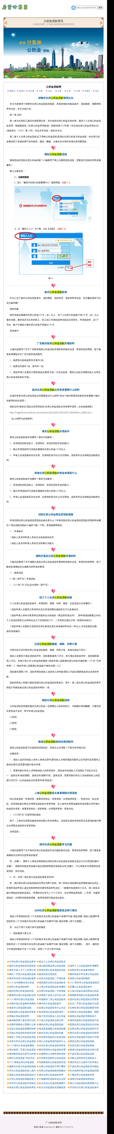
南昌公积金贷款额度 (80, 978)
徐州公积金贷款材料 (19, 986)
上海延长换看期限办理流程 (55, 793)
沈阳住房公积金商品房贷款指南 (55, 514)
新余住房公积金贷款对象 (51, 1032)
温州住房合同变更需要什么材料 (56, 389)
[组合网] (6, 22)
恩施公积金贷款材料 (19, 1016)
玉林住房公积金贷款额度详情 (84, 1007)
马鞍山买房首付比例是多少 (83, 1058)
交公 (97, 90)
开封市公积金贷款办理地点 (22, 1083)
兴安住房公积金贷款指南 (82, 1045)
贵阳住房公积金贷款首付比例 (84, 1024)
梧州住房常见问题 (55, 844)
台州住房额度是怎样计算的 (55, 910)
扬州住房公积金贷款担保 (21, 990)
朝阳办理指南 (56, 700)
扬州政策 (55, 292)
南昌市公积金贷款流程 (20, 1007)
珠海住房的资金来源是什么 (55, 472)
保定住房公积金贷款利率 (51, 1074)
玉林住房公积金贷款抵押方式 (84, 1028)
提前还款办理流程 (48, 974)
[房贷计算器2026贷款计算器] (16, 8)
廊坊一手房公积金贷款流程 (22, 974)
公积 (78, 90)
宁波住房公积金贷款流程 (82, 1053)
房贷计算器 (39, 1127)
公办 (50, 90)
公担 (41, 90)
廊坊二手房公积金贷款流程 (22, 1037)
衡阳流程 (55, 154)
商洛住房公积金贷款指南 (82, 1041)
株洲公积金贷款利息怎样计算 (84, 1049)
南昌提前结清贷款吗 (55, 741)
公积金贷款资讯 (55, 1122)
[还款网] (101, 22)
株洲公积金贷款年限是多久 (83, 1016)
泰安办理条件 (56, 431)
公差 (59, 90)
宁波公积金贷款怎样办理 (51, 1020)
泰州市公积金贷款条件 (50, 1003)
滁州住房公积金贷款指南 (51, 1024)
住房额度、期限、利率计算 (55, 644)
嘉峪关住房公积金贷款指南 (22, 1066)
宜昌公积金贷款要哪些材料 (22, 1028)
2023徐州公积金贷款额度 (21, 1045)
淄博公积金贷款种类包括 (82, 1078)
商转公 (12, 90)
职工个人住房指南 (55, 597)
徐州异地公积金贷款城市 (51, 1011)
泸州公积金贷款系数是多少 (22, 1078)
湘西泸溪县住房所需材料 (56, 555)
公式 (69, 90)
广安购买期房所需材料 (56, 343)
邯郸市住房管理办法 (55, 98)
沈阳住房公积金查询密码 (82, 969)
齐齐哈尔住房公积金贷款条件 (84, 1087)
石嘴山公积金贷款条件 (81, 986)
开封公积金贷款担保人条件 (22, 1070)
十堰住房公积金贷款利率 (82, 1074)
